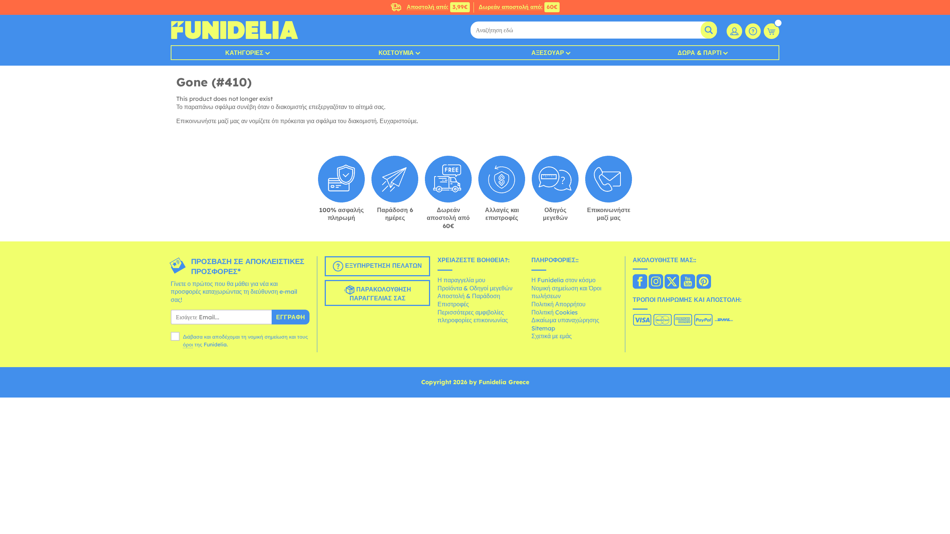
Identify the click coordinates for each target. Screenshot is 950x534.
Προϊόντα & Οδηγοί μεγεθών (475, 288)
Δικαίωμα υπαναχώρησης (565, 320)
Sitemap (543, 328)
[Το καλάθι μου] (771, 31)
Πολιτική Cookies (554, 312)
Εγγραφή (290, 317)
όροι (188, 344)
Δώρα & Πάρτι (699, 53)
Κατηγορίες (244, 53)
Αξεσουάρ (547, 53)
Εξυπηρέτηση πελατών (382, 265)
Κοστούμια (396, 53)
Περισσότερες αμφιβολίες (471, 312)
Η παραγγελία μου (461, 280)
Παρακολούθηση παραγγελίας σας (380, 294)
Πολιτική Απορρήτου (558, 304)
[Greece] (640, 282)
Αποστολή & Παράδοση (469, 296)
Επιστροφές (453, 304)
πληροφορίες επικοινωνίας (473, 320)
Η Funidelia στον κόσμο (563, 280)
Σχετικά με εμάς (551, 336)
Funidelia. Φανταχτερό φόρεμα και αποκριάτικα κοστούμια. (234, 30)
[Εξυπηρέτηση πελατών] (753, 31)
